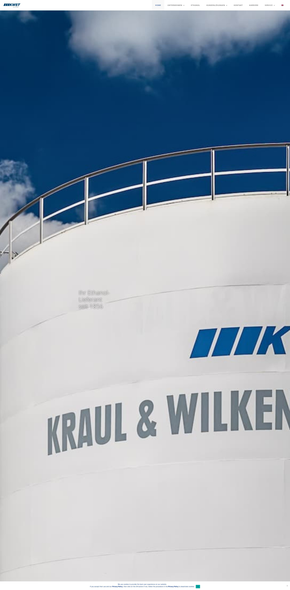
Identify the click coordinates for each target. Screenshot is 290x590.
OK (198, 586)
